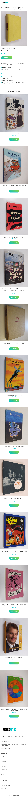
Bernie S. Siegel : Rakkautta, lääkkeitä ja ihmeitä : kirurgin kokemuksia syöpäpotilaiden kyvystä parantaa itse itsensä (14, 290)
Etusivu (2, 9)
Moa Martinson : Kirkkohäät (14, 134)
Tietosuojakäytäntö (5, 785)
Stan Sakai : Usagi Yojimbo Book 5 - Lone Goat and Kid (14, 552)
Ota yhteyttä (4, 780)
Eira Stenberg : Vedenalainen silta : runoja (14, 446)
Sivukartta (3, 788)
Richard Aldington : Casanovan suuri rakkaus (14, 343)
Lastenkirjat (4, 761)
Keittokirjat (3, 759)
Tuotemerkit (10, 48)
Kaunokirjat (3, 756)
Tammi (14, 48)
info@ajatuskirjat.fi (5, 748)
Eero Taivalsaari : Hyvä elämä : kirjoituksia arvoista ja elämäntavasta (14, 710)
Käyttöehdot (4, 783)
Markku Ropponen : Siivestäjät (14, 395)
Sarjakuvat (3, 764)
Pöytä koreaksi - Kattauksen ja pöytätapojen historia (14, 499)
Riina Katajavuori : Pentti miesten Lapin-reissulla (14, 185)
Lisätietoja (7, 57)
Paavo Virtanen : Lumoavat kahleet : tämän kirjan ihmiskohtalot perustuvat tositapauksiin (14, 605)
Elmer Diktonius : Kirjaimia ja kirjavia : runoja (14, 237)
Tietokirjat (3, 766)
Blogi (2, 778)
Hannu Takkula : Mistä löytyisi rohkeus (14, 657)
